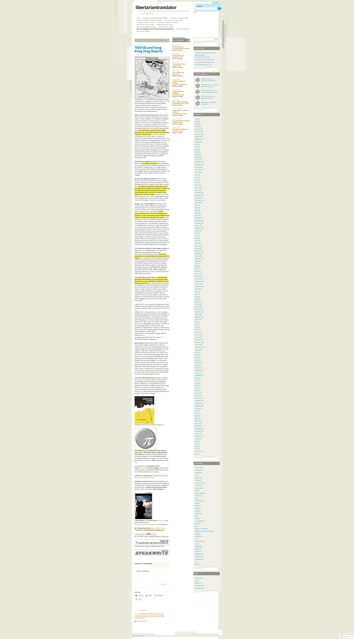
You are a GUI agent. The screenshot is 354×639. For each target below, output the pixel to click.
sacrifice (197, 544)
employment (138, 616)
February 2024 (199, 187)
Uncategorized (143, 610)
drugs (142, 615)
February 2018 (199, 362)
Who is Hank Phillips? (143, 31)
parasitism (198, 523)
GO (219, 8)
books (146, 520)
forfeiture (144, 616)
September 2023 (199, 200)
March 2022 (198, 243)
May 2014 (197, 449)
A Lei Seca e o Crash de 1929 (179, 18)
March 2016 (198, 421)
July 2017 (197, 380)
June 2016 (197, 413)
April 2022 (197, 241)
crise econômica (199, 488)
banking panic (198, 470)
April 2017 (197, 388)
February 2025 (199, 157)
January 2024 (198, 190)
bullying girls (198, 473)
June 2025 (197, 147)
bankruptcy (150, 613)
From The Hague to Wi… (207, 90)
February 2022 (199, 246)
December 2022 (199, 220)
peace (196, 526)
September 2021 (199, 258)
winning (197, 564)
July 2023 (197, 205)
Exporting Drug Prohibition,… (209, 80)
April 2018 (197, 357)
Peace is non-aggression (201, 528)
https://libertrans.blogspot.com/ (145, 477)
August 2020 (198, 289)
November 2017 (199, 370)
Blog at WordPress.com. (138, 636)
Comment (163, 584)
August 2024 (198, 172)
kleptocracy (198, 505)
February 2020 (199, 304)
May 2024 (197, 180)
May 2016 (197, 416)
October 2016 (198, 403)
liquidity (162, 616)
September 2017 (199, 375)
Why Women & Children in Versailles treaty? (180, 130)
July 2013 (197, 454)
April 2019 (197, 329)
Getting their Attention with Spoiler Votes (149, 20)
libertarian (197, 508)
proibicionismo (199, 536)
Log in (196, 580)
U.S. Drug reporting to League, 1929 (179, 65)
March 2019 (198, 332)
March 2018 (198, 360)
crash (161, 613)
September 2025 (199, 139)
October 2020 (198, 284)
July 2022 (197, 233)
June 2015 (197, 444)
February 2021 (199, 273)
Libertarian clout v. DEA (207, 98)
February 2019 (199, 334)
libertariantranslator (156, 7)
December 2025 (199, 131)
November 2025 (199, 134)
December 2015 (199, 428)
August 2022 (198, 230)
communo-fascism (200, 483)
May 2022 (197, 238)
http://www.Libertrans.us (158, 528)
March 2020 (198, 301)
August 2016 (198, 408)
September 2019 (199, 317)
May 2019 (197, 327)
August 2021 (198, 261)
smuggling (141, 618)
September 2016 (199, 405)
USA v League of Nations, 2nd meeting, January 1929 (180, 102)
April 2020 (197, 299)
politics (136, 618)
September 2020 (199, 286)
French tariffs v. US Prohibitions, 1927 (178, 56)
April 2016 (197, 418)
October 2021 (198, 256)
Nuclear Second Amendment (145, 24)
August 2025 (198, 141)
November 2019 (199, 312)
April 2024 (197, 182)
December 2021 (199, 251)
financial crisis (198, 495)
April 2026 (197, 124)
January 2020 (198, 307)
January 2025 (198, 159)
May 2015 (197, 446)
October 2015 (198, 433)
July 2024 (197, 175)
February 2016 (199, 423)
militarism (197, 518)
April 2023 (197, 213)
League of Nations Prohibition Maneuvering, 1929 (178, 93)
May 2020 (197, 296)
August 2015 (198, 438)
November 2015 (199, 431)
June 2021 (197, 266)
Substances (198, 551)
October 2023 (198, 197)
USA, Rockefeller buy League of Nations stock (181, 121)
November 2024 (199, 164)
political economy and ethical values (204, 531)
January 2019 (198, 337)
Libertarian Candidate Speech (146, 22)
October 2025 (198, 136)
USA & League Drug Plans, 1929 (178, 73)
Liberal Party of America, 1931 (173, 20)
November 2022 (199, 223)
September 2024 (199, 169)
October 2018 (198, 345)
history (148, 616)
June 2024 (197, 177)
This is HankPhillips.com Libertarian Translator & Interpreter (155, 29)
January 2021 (198, 276)
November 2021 (199, 253)
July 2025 (197, 144)
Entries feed (198, 583)
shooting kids (198, 546)
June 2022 (197, 235)
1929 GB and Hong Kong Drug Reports (149, 49)
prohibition (198, 533)
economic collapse (149, 615)
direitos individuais (200, 493)
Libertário (197, 511)
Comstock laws (199, 485)
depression (137, 615)
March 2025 (198, 154)
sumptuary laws (199, 554)
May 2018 (197, 355)
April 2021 (197, 268)
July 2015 (197, 441)
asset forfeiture (142, 613)
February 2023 (199, 218)
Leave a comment (142, 621)
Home (138, 18)
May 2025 (197, 149)
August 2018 (198, 350)
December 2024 (199, 162)
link (166, 101)
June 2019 (197, 324)
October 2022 (198, 225)
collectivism (198, 480)
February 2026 (199, 129)
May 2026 (197, 121)
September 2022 (199, 228)
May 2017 (197, 385)
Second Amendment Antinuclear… (210, 92)
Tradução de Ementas (182, 29)
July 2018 (197, 352)
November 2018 (199, 342)
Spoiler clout (198, 549)
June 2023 (197, 207)
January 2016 (198, 426)
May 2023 (197, 210)
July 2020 (197, 291)
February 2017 (199, 393)
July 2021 (197, 263)
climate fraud (198, 478)
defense (197, 490)
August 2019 (198, 319)
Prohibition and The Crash (164, 24)
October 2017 (198, 372)
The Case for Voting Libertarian (146, 27)
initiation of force (155, 616)
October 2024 (198, 167)
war (196, 561)
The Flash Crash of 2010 (165, 27)
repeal (196, 539)
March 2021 (198, 271)
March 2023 (198, 215)
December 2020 (199, 279)
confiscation (156, 613)
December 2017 (199, 367)
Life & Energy (198, 513)
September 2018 (199, 347)
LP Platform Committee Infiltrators (167, 22)
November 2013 (199, 451)
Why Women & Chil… (206, 84)
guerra (197, 498)
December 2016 (199, 398)
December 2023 (199, 192)
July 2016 (197, 411)
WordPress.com (199, 588)
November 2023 (199, 195)
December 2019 (199, 309)
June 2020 (197, 294)
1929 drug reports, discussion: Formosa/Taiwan (181, 47)
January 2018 (198, 365)
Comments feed (199, 585)
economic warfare (159, 615)
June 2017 (197, 383)
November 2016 (199, 400)
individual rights (199, 500)
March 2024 (198, 185)
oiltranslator (204, 102)
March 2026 (198, 126)
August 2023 (198, 202)
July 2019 (197, 322)
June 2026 (197, 119)
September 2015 (199, 436)
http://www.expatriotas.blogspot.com (146, 524)
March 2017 (198, 390)
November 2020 (199, 281)
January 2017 (198, 395)
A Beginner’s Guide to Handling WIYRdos (155, 18)
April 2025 (197, 152)
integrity (197, 503)
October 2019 (198, 314)
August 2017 (198, 378)
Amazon (142, 468)
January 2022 (198, 248)
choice (196, 475)
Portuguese (161, 520)
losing (196, 516)
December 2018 (199, 339)
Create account (199, 578)
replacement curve (200, 541)
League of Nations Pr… (207, 79)
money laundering (200, 521)
